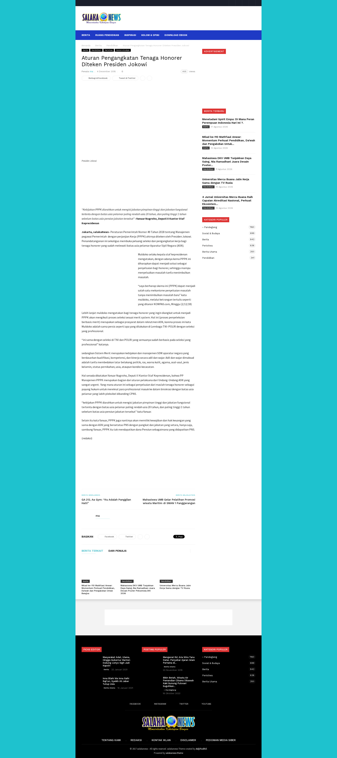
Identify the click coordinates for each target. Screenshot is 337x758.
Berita (86, 35)
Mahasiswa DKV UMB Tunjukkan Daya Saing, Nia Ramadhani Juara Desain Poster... (226, 162)
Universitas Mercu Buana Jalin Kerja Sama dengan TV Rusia (175, 586)
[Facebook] (232, 3)
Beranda (86, 45)
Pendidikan (96, 50)
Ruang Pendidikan (107, 35)
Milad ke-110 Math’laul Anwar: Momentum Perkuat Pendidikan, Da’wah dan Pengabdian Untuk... (228, 140)
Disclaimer (188, 740)
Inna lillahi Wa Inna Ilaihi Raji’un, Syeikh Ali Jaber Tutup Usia (116, 681)
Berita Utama (225, 251)
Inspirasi (130, 35)
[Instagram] (239, 3)
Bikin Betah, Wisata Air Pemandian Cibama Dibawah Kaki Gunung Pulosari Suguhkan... (178, 681)
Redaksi (136, 740)
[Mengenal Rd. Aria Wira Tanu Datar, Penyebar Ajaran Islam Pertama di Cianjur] (150, 662)
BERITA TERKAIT (92, 551)
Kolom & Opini (150, 35)
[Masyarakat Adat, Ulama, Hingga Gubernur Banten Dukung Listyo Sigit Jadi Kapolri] (90, 662)
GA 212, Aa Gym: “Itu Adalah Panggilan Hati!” (106, 501)
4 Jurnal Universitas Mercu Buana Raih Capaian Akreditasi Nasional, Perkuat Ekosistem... (227, 200)
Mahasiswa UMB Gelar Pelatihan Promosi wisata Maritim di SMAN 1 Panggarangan (169, 501)
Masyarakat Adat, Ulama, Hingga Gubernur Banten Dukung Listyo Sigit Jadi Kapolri (116, 661)
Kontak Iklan (161, 740)
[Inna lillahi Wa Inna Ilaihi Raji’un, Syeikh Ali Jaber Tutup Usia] (90, 683)
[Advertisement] (191, 18)
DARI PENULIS (117, 551)
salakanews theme (174, 753)
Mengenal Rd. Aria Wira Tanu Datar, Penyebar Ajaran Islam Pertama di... (179, 660)
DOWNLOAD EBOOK (175, 35)
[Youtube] (252, 3)
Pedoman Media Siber (221, 740)
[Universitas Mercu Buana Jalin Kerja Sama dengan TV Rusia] (177, 570)
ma (91, 71)
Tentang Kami (111, 740)
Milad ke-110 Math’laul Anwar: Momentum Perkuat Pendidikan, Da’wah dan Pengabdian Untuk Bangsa (98, 589)
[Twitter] (245, 3)
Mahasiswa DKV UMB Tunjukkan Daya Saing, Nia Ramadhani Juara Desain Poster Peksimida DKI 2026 (138, 589)
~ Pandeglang (225, 227)
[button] (251, 35)
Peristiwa (109, 50)
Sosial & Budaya (122, 50)
